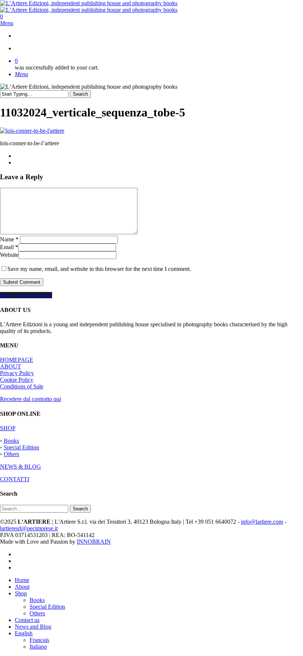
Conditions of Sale (21, 386)
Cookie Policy (16, 380)
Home (22, 580)
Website (9, 255)
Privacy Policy (17, 373)
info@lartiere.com (262, 522)
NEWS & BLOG (20, 466)
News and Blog (33, 626)
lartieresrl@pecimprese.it (29, 528)
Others (11, 454)
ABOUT (10, 366)
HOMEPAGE (16, 360)
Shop (21, 593)
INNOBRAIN (94, 541)
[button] (6, 23)
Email (9, 247)
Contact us (27, 620)
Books (11, 441)
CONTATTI (14, 479)
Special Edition (21, 447)
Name (9, 239)
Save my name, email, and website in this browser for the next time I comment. (99, 269)
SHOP (8, 428)
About (22, 587)
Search (80, 94)
